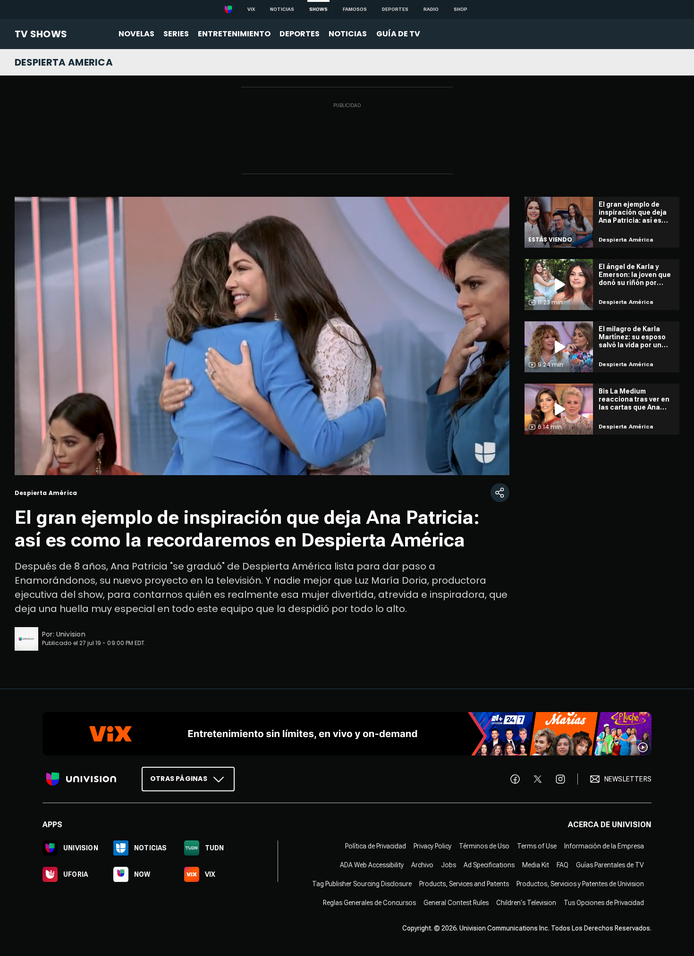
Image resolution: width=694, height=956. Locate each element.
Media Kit (535, 865)
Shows (318, 9)
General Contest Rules (456, 902)
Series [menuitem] (176, 33)
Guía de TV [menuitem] (398, 33)
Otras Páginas (178, 778)
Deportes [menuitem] (299, 33)
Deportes (395, 9)
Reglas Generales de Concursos (369, 902)
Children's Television (526, 902)
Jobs (448, 865)
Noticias (282, 9)
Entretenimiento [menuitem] (234, 33)
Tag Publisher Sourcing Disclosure (362, 884)
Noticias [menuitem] (348, 33)
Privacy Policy (432, 846)
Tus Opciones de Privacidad (604, 902)
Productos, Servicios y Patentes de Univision (580, 884)
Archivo (422, 865)
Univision (70, 634)
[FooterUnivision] (81, 779)
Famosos (355, 9)
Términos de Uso (484, 846)
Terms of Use (537, 846)
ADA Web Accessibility (372, 865)
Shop (460, 9)
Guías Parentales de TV (610, 865)
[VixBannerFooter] (347, 733)
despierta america (64, 62)
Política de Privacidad (375, 846)
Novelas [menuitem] (136, 33)
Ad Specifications (489, 865)
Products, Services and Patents (464, 884)
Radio (431, 9)
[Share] (500, 492)
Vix (251, 9)
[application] (262, 336)
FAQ (562, 865)
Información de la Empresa (604, 846)
